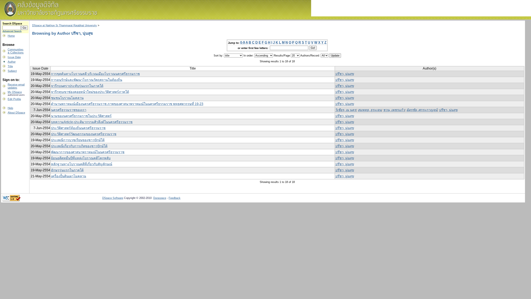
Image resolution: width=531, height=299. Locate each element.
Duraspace (159, 198)
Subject (12, 70)
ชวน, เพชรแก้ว (394, 110)
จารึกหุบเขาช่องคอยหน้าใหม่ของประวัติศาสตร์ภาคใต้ (90, 92)
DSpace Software (112, 198)
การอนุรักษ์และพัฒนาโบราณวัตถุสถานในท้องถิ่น (86, 80)
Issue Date (14, 57)
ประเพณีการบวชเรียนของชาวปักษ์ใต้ (78, 140)
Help (10, 108)
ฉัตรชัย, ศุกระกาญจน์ (421, 110)
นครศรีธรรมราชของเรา (68, 110)
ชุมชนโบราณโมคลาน (67, 98)
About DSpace (16, 112)
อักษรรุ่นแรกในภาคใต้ (67, 170)
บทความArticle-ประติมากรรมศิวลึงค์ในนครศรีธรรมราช (92, 122)
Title (10, 66)
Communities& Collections (16, 51)
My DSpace (15, 92)
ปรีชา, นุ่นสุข (344, 74)
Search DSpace (12, 23)
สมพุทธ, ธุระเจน (369, 110)
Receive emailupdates (16, 86)
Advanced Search (12, 31)
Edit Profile (14, 99)
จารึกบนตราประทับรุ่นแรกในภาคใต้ (77, 86)
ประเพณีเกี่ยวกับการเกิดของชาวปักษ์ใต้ (79, 146)
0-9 (242, 42)
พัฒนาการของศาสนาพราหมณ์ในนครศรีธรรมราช (87, 152)
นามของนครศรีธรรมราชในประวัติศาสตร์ (81, 116)
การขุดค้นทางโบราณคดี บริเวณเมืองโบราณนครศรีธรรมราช (95, 74)
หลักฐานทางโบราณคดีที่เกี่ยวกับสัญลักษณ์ (81, 164)
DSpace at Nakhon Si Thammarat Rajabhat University (64, 25)
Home (11, 35)
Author (12, 61)
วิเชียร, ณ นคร (345, 110)
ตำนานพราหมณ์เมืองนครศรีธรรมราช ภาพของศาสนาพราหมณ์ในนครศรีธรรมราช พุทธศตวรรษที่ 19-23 (127, 104)
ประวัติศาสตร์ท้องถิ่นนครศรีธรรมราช (78, 128)
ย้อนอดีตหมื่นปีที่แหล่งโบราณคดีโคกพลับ (81, 158)
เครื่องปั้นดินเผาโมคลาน (68, 176)
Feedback (174, 198)
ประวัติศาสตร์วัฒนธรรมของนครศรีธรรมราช (83, 134)
